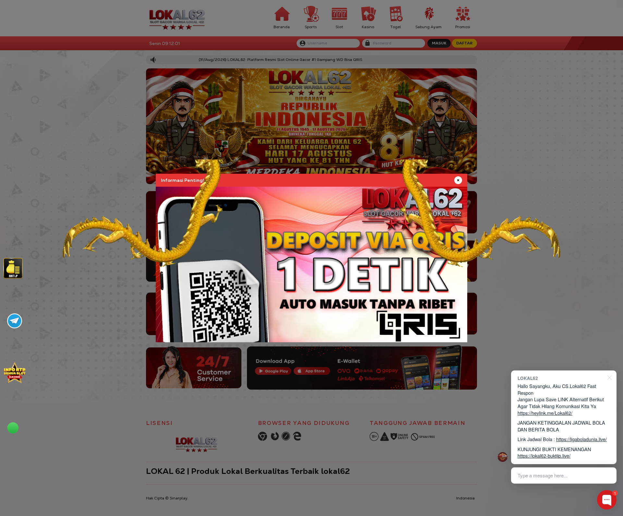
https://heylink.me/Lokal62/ (545, 412)
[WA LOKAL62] (14, 424)
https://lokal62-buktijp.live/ (544, 455)
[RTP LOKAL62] (13, 268)
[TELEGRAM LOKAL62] (14, 321)
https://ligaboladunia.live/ (581, 439)
